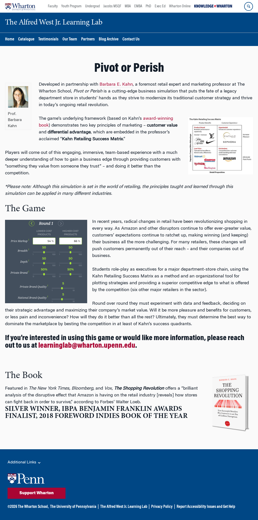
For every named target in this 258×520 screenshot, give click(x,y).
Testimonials (48, 39)
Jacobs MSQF (112, 6)
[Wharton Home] (20, 6)
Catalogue (26, 39)
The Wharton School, (33, 507)
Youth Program (71, 6)
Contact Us (131, 39)
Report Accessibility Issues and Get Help (206, 507)
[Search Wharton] (248, 6)
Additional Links (22, 462)
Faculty (53, 6)
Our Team (69, 39)
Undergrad (92, 6)
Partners (88, 39)
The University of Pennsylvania (73, 507)
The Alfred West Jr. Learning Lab (123, 507)
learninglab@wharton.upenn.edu (86, 346)
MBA (128, 6)
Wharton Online (180, 6)
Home (9, 39)
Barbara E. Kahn (116, 84)
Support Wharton (36, 493)
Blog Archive (108, 39)
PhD (148, 6)
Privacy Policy (162, 507)
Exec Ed (160, 6)
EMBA (138, 6)
